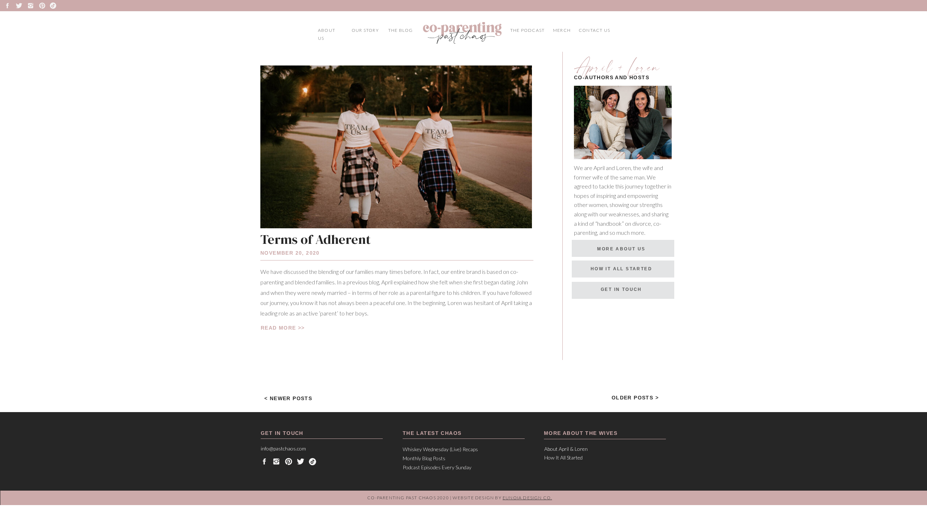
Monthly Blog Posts (424, 458)
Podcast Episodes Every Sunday (437, 467)
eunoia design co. (527, 497)
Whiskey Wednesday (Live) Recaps (440, 449)
